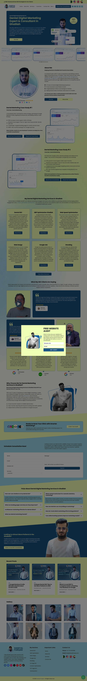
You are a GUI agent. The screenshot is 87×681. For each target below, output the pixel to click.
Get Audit (53, 350)
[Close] (64, 323)
